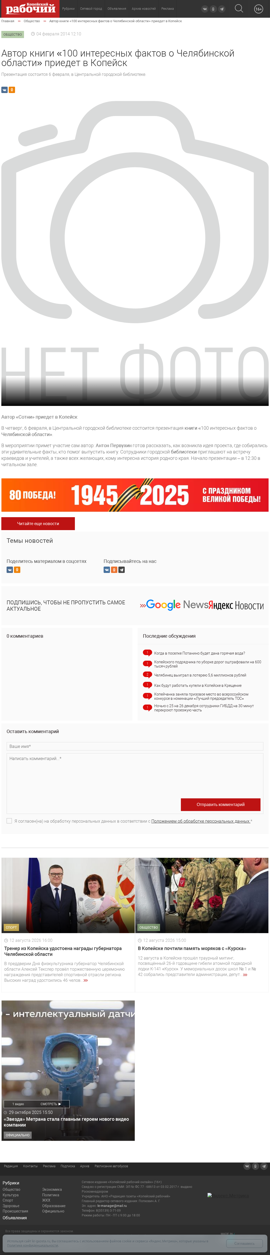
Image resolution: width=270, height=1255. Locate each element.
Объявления (117, 9)
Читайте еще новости (38, 523)
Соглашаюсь (244, 1243)
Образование (53, 1206)
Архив (84, 1166)
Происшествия (15, 1211)
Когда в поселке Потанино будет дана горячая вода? (199, 653)
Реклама (167, 9)
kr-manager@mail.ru (112, 1206)
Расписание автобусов (111, 1166)
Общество (11, 1189)
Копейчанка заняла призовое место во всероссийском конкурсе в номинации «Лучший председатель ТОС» (201, 696)
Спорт (8, 1200)
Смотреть (49, 1104)
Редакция (11, 1166)
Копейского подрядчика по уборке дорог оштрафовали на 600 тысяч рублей (207, 664)
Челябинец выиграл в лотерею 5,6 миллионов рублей (200, 675)
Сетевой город (91, 9)
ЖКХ (46, 1200)
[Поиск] (239, 8)
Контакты (30, 1166)
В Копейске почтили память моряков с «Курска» (192, 948)
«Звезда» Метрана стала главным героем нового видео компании (66, 1122)
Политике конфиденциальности (32, 1245)
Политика (50, 1195)
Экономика (52, 1189)
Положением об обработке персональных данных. (200, 821)
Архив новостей (144, 9)
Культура (11, 1195)
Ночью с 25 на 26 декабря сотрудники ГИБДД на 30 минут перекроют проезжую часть (204, 708)
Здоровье (11, 1206)
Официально (53, 1211)
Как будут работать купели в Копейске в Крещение (198, 685)
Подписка (68, 1166)
